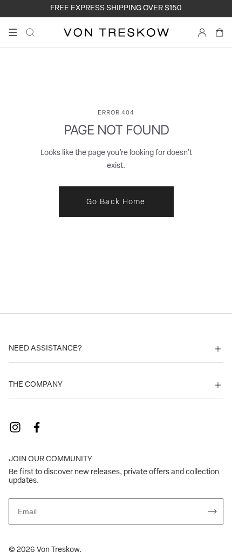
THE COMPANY (36, 385)
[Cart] (219, 32)
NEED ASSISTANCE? (45, 349)
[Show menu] (13, 32)
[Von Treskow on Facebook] (36, 427)
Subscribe (212, 511)
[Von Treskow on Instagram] (15, 427)
